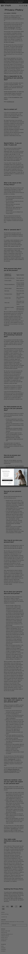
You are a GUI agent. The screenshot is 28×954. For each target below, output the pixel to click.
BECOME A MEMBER (7, 480)
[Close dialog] (26, 469)
